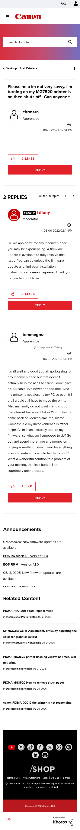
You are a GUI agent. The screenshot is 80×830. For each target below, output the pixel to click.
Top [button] (9, 819)
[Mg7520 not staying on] (66, 196)
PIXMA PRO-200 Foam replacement (28, 611)
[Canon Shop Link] (40, 769)
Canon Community (28, 16)
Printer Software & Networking (23, 643)
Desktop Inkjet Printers (21, 68)
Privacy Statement (31, 778)
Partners (66, 778)
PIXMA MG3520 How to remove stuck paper (33, 682)
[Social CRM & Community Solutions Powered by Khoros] (63, 820)
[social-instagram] (21, 747)
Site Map (55, 778)
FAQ (63, 3)
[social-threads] (59, 747)
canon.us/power (42, 272)
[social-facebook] (40, 747)
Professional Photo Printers (22, 617)
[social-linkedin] (35, 755)
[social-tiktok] (30, 747)
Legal (45, 778)
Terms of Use (13, 778)
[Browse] (9, 16)
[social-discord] (45, 755)
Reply (40, 170)
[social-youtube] (11, 747)
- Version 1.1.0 (25, 555)
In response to (49, 347)
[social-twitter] (49, 747)
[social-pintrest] (68, 747)
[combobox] (40, 42)
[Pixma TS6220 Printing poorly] (73, 196)
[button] (13, 158)
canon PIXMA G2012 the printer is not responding (37, 702)
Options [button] (74, 68)
